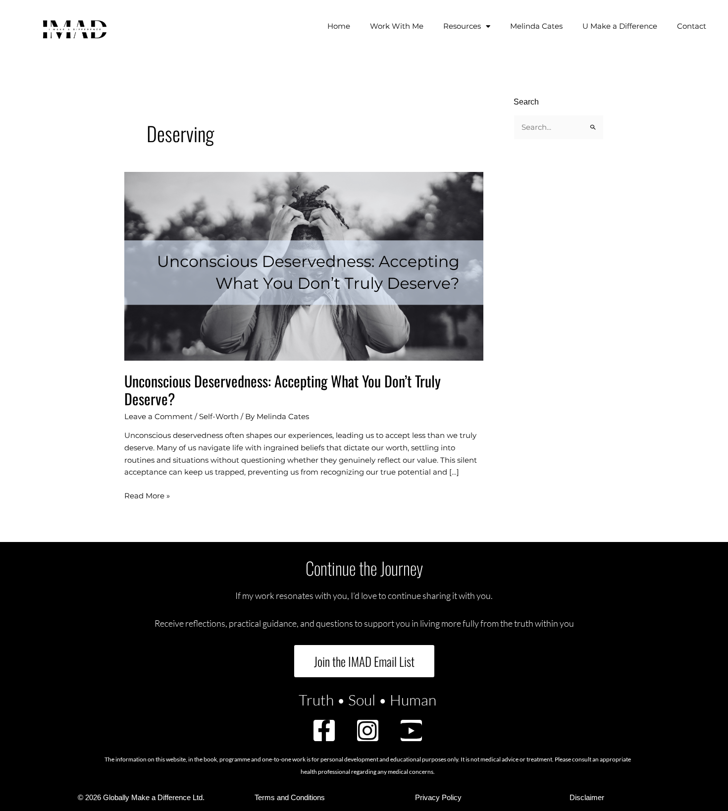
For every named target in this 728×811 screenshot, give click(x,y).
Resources (462, 26)
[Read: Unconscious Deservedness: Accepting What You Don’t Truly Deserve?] (304, 265)
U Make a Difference (619, 26)
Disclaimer (587, 797)
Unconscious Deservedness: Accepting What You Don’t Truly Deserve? (282, 390)
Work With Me (396, 26)
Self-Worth (219, 416)
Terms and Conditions (290, 797)
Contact (691, 26)
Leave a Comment (158, 416)
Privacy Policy (438, 797)
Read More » (147, 495)
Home (338, 26)
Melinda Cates (536, 26)
